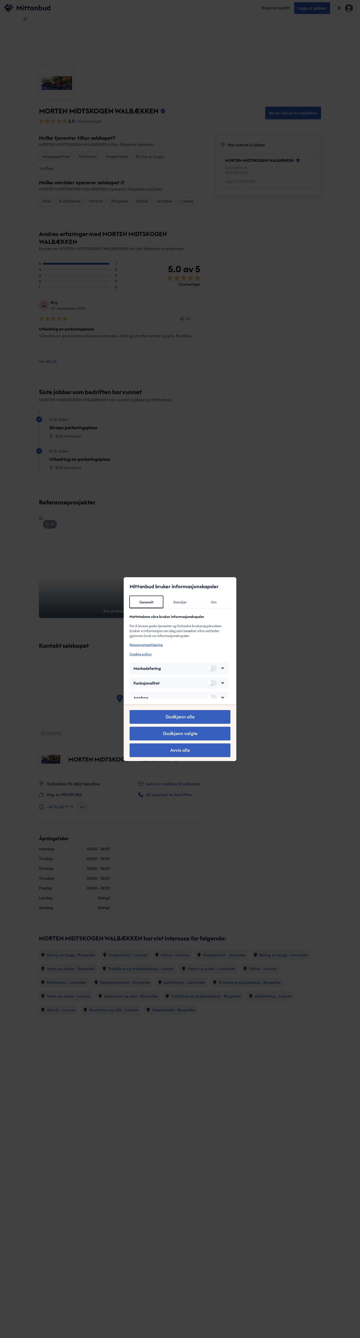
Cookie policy (141, 654)
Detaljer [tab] (180, 602)
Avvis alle (180, 750)
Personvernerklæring (146, 645)
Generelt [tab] (146, 602)
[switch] (211, 668)
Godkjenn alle (180, 717)
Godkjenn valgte (180, 733)
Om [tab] (213, 602)
